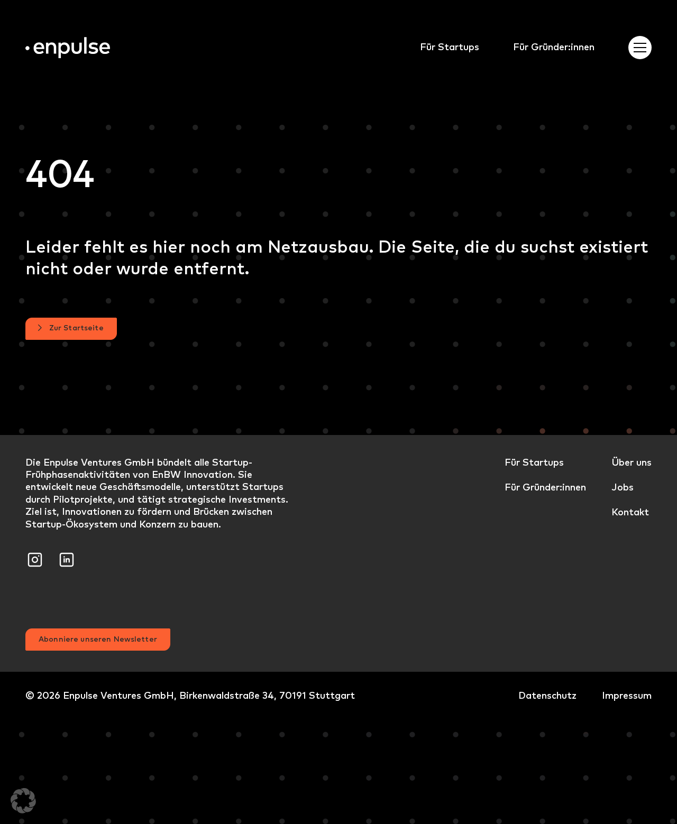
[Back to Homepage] (67, 48)
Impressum (627, 695)
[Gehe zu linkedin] (66, 557)
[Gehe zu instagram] (34, 557)
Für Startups (449, 47)
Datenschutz (547, 695)
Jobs (622, 487)
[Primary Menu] (640, 47)
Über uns (631, 462)
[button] (23, 800)
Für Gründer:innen (553, 47)
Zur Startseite (76, 327)
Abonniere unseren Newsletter (98, 639)
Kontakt (630, 512)
